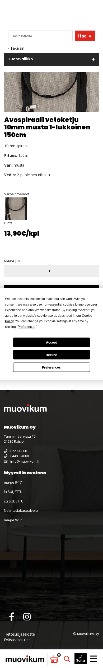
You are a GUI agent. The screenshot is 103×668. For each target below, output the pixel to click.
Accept (51, 342)
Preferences (51, 367)
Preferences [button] (26, 327)
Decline (51, 355)
